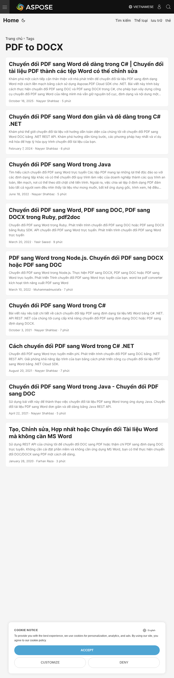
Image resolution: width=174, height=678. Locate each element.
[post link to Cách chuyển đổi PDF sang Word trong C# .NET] (87, 357)
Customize (50, 662)
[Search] (168, 7)
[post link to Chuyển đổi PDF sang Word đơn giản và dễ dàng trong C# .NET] (87, 132)
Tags (30, 38)
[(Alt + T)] (23, 20)
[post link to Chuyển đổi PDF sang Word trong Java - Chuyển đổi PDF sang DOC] (87, 399)
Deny (124, 662)
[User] (159, 7)
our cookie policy (35, 640)
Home (11, 20)
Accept (87, 650)
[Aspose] (34, 6)
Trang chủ (13, 38)
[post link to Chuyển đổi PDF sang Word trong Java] (87, 179)
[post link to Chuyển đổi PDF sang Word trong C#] (87, 317)
